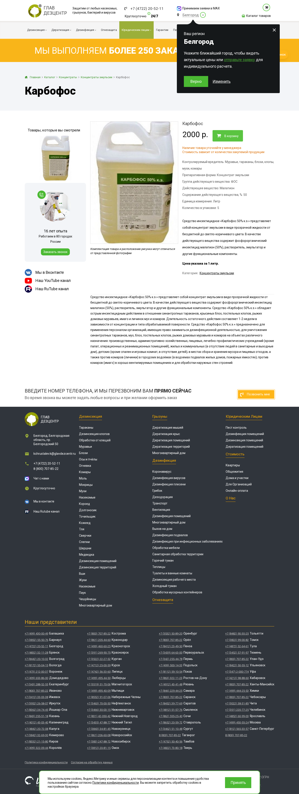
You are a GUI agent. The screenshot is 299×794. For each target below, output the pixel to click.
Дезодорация (162, 497)
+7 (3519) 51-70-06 (99, 684)
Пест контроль (236, 427)
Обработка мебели (166, 548)
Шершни (85, 548)
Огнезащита (162, 600)
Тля (81, 529)
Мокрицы (86, 484)
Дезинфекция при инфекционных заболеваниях (187, 541)
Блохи (83, 453)
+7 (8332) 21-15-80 (36, 741)
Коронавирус (161, 471)
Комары (85, 472)
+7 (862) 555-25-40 (170, 716)
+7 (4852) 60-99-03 (237, 716)
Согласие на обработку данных (92, 762)
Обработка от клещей (95, 440)
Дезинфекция (164, 460)
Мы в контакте (43, 501)
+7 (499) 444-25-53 (237, 690)
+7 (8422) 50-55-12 (237, 665)
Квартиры (233, 465)
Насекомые (87, 497)
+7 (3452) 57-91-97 (237, 652)
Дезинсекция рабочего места (174, 579)
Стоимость (235, 454)
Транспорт (159, 503)
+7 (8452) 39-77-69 (170, 703)
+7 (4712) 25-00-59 (99, 665)
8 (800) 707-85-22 (45, 468)
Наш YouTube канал (53, 280)
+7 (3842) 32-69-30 (36, 735)
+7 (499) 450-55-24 (237, 722)
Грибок (157, 490)
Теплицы (158, 567)
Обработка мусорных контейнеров (177, 592)
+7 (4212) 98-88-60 (237, 678)
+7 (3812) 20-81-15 (99, 748)
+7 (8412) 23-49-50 (170, 646)
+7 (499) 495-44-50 (99, 678)
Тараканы (86, 427)
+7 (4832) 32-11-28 (36, 652)
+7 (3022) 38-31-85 (237, 703)
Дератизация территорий (171, 446)
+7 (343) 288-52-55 (36, 684)
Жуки (83, 580)
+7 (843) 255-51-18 (36, 716)
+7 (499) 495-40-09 (99, 690)
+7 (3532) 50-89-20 (170, 633)
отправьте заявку (239, 59)
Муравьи (85, 446)
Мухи (82, 491)
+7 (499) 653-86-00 (36, 678)
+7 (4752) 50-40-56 (170, 741)
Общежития (234, 471)
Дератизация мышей (167, 427)
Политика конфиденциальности (46, 762)
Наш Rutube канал (46, 511)
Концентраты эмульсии (217, 273)
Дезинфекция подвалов (170, 535)
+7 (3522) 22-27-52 (99, 659)
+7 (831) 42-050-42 (99, 716)
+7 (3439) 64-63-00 (170, 652)
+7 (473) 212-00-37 (36, 671)
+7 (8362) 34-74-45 (36, 709)
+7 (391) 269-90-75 (99, 652)
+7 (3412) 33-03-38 (36, 697)
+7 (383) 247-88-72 (99, 741)
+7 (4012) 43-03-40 (36, 722)
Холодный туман (164, 586)
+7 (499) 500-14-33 (170, 665)
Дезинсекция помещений (97, 561)
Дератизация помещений (171, 440)
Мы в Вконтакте (49, 272)
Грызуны (159, 416)
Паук (82, 592)
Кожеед (85, 523)
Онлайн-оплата (237, 490)
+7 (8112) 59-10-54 (170, 671)
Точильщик (87, 516)
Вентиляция (161, 509)
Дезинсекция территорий (97, 567)
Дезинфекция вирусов (168, 478)
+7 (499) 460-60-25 (99, 646)
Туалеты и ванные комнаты (172, 573)
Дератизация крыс (166, 434)
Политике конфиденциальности (115, 782)
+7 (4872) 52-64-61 (237, 646)
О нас (231, 498)
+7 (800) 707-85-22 (36, 690)
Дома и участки (237, 478)
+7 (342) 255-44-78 (170, 659)
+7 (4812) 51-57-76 (170, 709)
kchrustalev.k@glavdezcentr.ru (54, 453)
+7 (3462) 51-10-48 (170, 728)
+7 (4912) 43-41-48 (170, 684)
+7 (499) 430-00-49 (36, 633)
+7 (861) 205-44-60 (99, 640)
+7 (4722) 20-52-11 (147, 9)
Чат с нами (41, 478)
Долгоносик (88, 510)
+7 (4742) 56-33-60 (99, 671)
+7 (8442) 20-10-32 (36, 659)
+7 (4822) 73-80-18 (170, 748)
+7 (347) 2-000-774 (237, 671)
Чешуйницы (87, 599)
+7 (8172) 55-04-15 (36, 665)
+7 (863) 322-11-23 (170, 678)
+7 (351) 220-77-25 (237, 709)
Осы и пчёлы (88, 459)
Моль (83, 478)
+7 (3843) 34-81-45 (99, 728)
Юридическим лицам (244, 416)
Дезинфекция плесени (169, 484)
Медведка (86, 554)
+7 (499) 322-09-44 (36, 748)
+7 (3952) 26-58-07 (36, 703)
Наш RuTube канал (52, 288)
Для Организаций (239, 484)
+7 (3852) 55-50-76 (36, 640)
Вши (82, 573)
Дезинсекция (90, 416)
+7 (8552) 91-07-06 (99, 697)
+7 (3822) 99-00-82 (237, 640)
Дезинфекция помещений (171, 516)
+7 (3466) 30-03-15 (99, 709)
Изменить (221, 81)
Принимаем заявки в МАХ (201, 8)
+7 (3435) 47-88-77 (99, 722)
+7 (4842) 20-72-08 (36, 728)
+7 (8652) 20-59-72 (170, 722)
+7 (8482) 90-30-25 (237, 633)
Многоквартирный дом (95, 605)
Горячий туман (163, 560)
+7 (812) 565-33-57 (237, 728)
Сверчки (85, 535)
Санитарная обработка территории (177, 554)
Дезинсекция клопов (94, 434)
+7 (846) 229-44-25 (170, 690)
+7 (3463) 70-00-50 (99, 703)
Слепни (84, 542)
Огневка (85, 465)
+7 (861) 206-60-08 (99, 735)
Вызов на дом (162, 529)
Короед (84, 504)
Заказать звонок (55, 252)
